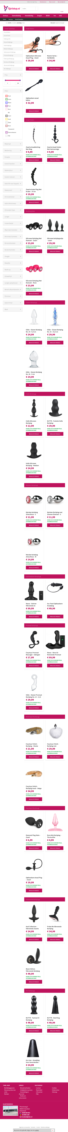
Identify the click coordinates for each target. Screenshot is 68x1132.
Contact (38, 1088)
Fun (55, 16)
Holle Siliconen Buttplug (31, 422)
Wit (9, 112)
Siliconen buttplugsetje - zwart (55, 239)
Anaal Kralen (7, 35)
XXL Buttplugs (7, 68)
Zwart (9, 116)
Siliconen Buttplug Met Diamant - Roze (34, 282)
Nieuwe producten (10, 1090)
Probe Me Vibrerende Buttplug (54, 928)
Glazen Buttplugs (8, 42)
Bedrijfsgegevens (9, 1088)
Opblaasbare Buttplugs (9, 52)
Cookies (54, 1088)
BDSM (48, 16)
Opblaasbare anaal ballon (32, 99)
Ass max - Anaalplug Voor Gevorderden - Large (33, 1061)
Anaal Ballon (7, 32)
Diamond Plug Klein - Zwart (33, 836)
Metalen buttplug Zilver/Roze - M (32, 556)
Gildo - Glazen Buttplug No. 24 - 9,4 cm (34, 331)
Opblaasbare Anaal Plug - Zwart (34, 879)
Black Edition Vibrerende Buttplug (33, 970)
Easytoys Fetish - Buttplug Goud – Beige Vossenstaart (33, 787)
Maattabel (39, 1090)
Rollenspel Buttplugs (9, 59)
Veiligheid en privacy (26, 1090)
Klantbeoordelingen (45, 1127)
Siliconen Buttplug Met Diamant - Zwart (34, 239)
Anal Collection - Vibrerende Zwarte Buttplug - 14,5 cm (32, 928)
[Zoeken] (37, 9)
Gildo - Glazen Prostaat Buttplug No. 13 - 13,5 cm (34, 696)
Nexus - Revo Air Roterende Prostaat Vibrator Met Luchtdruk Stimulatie (55, 654)
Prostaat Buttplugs (8, 55)
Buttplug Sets (7, 39)
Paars (9, 106)
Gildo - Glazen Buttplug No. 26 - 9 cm (34, 373)
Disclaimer (33, 1127)
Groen (9, 99)
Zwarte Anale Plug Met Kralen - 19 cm (34, 190)
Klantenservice (43, 2)
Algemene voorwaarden (24, 1127)
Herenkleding (29, 16)
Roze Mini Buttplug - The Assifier (54, 836)
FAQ (37, 1094)
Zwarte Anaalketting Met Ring (33, 148)
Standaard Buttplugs (9, 62)
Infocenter (39, 1092)
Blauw (9, 102)
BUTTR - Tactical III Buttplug (32, 1019)
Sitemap (54, 1092)
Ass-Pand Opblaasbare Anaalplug (55, 605)
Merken (6, 1094)
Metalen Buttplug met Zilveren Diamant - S (54, 513)
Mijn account (52, 2)
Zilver (9, 122)
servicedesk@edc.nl (26, 1117)
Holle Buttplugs (7, 45)
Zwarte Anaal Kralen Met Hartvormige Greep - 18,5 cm (54, 148)
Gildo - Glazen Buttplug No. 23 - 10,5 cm (55, 331)
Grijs (9, 136)
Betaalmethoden (25, 1088)
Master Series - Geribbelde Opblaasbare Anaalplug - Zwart (55, 57)
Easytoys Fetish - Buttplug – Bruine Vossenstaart (32, 745)
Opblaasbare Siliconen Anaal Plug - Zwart (33, 57)
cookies (37, 1130)
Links (5, 1092)
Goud (9, 119)
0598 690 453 (26, 1113)
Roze (9, 109)
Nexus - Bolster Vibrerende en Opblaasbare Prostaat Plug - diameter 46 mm (34, 605)
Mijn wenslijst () (61, 2)
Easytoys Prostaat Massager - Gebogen (33, 654)
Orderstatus (55, 1090)
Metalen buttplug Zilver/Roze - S (32, 513)
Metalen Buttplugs (8, 49)
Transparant (11, 129)
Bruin (9, 126)
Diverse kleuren (12, 132)
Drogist (39, 16)
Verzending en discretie (24, 1093)
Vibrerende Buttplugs (9, 65)
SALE (60, 16)
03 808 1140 (25, 1115)
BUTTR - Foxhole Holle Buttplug (55, 422)
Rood (9, 96)
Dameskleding (16, 16)
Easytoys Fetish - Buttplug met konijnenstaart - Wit (54, 745)
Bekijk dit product (34, 68)
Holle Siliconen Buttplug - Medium (32, 464)
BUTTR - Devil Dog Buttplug (53, 1019)
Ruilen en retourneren (22, 1097)
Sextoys (5, 16)
